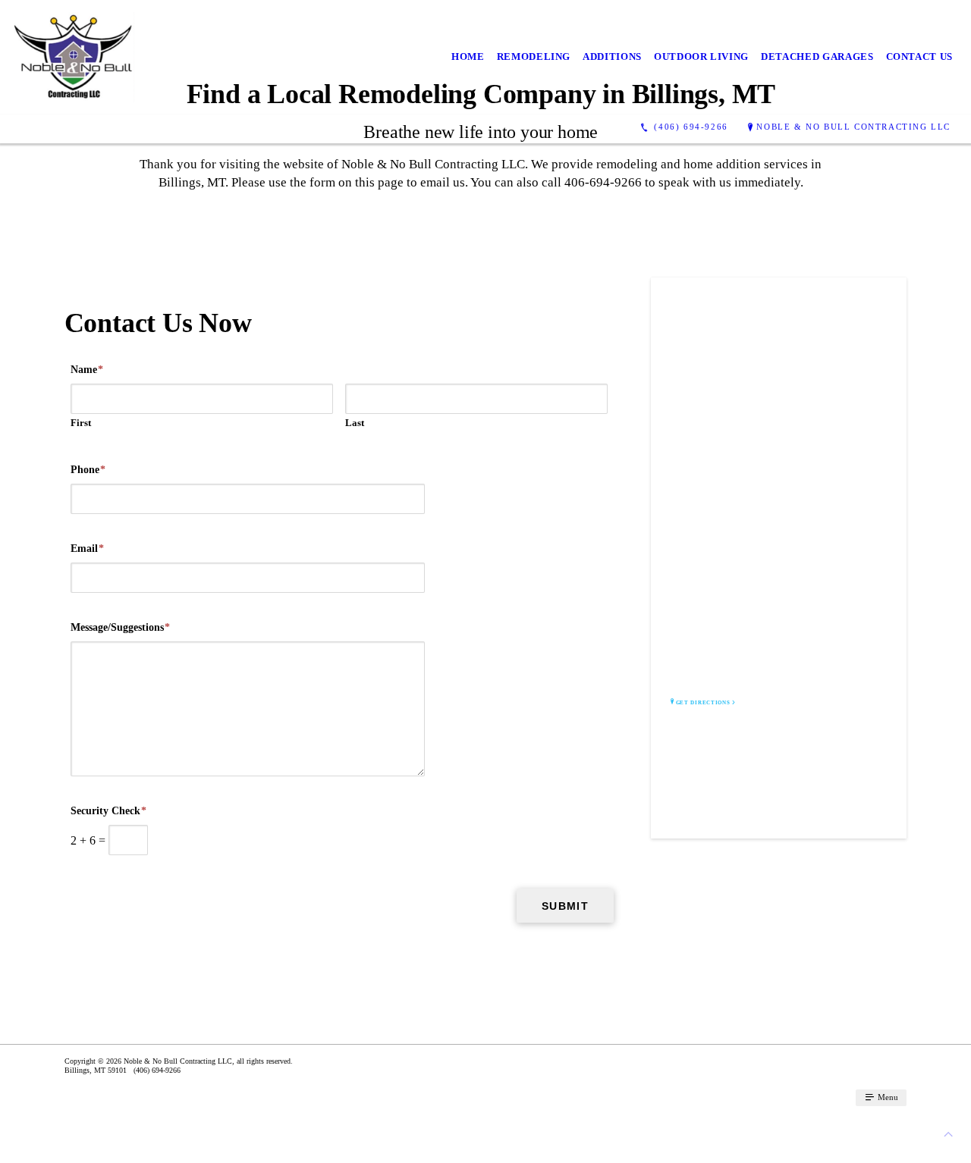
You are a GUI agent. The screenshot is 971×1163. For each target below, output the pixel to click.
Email (87, 548)
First (81, 422)
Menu (886, 1097)
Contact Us (920, 56)
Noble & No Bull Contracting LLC (853, 126)
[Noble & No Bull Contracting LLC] (73, 57)
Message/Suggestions (120, 627)
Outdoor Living (701, 56)
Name (87, 369)
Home (468, 56)
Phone (88, 469)
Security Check (108, 811)
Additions (612, 56)
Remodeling (534, 56)
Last (354, 422)
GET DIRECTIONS (703, 703)
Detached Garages (817, 56)
